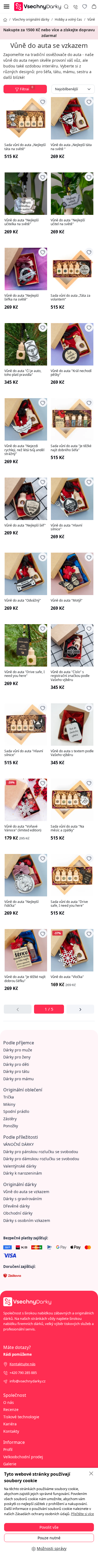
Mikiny (9, 1104)
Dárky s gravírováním (22, 1198)
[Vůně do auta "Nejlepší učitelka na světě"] (25, 193)
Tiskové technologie (21, 1416)
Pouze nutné (49, 1537)
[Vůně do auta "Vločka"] (72, 950)
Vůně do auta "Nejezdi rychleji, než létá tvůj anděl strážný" (24, 450)
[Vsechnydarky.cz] (39, 6)
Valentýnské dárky (19, 1166)
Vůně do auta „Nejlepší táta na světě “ (71, 147)
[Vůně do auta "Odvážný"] (25, 573)
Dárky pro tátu (16, 1071)
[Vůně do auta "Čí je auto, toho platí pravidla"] (25, 344)
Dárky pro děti (16, 1064)
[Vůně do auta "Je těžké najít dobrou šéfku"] (25, 950)
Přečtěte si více (82, 1514)
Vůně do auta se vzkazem (26, 1191)
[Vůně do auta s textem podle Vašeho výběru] (72, 724)
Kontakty (11, 1431)
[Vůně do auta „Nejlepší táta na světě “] (72, 118)
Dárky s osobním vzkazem (26, 1220)
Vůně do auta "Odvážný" (22, 600)
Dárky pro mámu (18, 1078)
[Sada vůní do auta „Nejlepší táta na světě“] (25, 118)
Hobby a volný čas (68, 19)
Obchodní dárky (17, 1213)
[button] (93, 6)
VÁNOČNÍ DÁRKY (18, 1144)
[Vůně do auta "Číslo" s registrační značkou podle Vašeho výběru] (72, 645)
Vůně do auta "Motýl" (66, 600)
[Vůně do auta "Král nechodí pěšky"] (72, 344)
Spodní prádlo (16, 1111)
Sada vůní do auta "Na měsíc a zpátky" (67, 828)
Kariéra (10, 1423)
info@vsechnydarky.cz (27, 1381)
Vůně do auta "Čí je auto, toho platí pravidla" (22, 373)
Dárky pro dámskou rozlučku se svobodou (41, 1158)
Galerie (9, 1463)
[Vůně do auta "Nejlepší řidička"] (25, 875)
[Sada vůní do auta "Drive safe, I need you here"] (72, 875)
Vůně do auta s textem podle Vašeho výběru (72, 753)
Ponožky (10, 1125)
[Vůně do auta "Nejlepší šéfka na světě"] (25, 269)
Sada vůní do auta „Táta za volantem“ (70, 298)
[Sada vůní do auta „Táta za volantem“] (72, 269)
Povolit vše (49, 1527)
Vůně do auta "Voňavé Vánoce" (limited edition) (22, 828)
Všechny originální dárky (31, 19)
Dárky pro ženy (16, 1057)
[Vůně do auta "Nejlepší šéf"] (25, 498)
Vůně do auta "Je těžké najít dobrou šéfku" (24, 979)
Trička (8, 1097)
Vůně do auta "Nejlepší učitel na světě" (68, 222)
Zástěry (10, 1118)
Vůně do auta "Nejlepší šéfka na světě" (21, 298)
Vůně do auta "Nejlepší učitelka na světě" (21, 222)
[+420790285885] (75, 6)
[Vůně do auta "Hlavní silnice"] (72, 498)
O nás (8, 1402)
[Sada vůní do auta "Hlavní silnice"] (25, 724)
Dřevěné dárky (16, 1206)
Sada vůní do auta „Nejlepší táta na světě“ (25, 147)
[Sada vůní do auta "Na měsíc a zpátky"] (72, 799)
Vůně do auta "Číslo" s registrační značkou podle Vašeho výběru (70, 676)
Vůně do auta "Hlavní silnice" (66, 527)
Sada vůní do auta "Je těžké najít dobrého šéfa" (71, 448)
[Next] (80, 1009)
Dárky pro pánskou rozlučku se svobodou (40, 1151)
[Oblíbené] (84, 6)
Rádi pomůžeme (17, 1354)
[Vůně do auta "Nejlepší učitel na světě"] (72, 193)
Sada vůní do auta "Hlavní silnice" (23, 753)
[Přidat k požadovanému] (42, 101)
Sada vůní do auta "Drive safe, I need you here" (69, 904)
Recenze (11, 1409)
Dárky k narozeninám (22, 1173)
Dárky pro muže (17, 1049)
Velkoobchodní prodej (23, 1456)
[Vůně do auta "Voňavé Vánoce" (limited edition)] (25, 799)
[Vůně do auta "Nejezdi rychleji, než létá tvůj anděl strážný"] (25, 419)
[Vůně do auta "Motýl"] (72, 573)
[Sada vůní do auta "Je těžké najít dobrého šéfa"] (72, 419)
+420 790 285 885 (23, 1372)
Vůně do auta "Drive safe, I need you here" (24, 674)
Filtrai (26, 88)
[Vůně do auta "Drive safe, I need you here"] (25, 645)
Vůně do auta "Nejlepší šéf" (25, 525)
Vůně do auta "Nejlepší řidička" (21, 904)
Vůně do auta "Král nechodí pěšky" (71, 373)
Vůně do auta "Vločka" (67, 977)
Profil (8, 1449)
